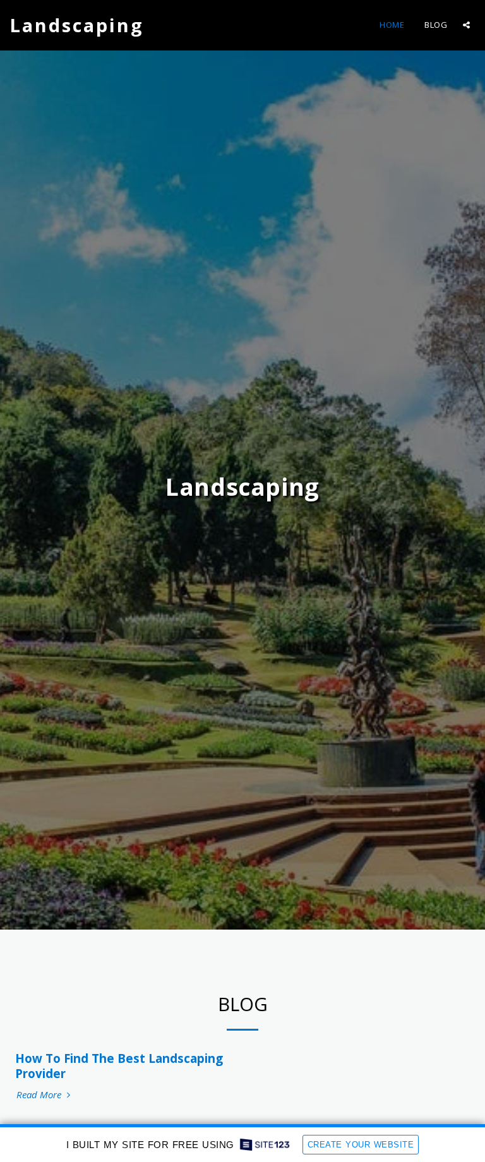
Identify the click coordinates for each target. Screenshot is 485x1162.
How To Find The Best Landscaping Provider (119, 1065)
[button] (466, 25)
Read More (40, 1095)
